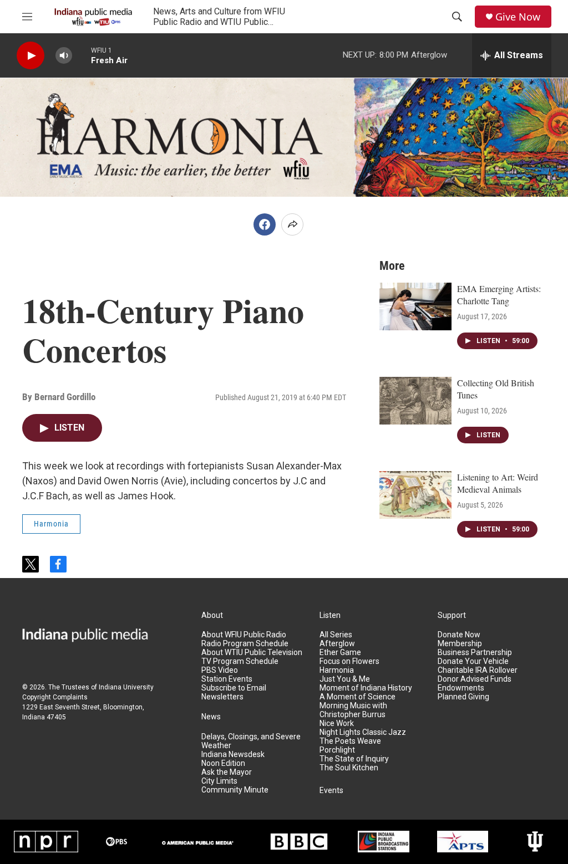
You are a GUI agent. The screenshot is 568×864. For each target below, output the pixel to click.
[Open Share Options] (292, 224)
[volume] (63, 55)
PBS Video (219, 670)
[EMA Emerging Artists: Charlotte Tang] (415, 306)
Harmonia (51, 523)
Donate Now (459, 635)
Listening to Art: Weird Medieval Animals (497, 483)
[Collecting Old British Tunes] (415, 401)
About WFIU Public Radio (243, 635)
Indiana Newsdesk (233, 754)
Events (331, 790)
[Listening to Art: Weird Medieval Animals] (415, 495)
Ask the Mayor (226, 772)
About (212, 615)
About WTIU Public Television (251, 652)
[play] (30, 55)
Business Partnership (475, 652)
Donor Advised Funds (474, 679)
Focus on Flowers (349, 661)
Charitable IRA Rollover (478, 670)
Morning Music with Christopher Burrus (353, 710)
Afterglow (337, 644)
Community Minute (234, 790)
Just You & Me (345, 679)
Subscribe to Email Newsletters (233, 692)
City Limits (219, 781)
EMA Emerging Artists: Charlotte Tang (499, 294)
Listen (330, 615)
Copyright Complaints (55, 697)
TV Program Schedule (239, 661)
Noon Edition (223, 763)
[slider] (81, 55)
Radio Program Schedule (244, 644)
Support (452, 615)
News (211, 717)
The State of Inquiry (354, 759)
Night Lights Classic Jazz (363, 732)
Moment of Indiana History (366, 688)
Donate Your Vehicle (473, 661)
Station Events (226, 679)
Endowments (461, 688)
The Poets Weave (350, 741)
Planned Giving (463, 697)
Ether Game (340, 652)
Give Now (517, 17)
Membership (460, 644)
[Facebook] (264, 224)
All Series (336, 635)
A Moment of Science (357, 697)
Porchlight (337, 750)
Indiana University (126, 687)
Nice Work (337, 723)
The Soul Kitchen (349, 768)
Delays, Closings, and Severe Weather (251, 741)
